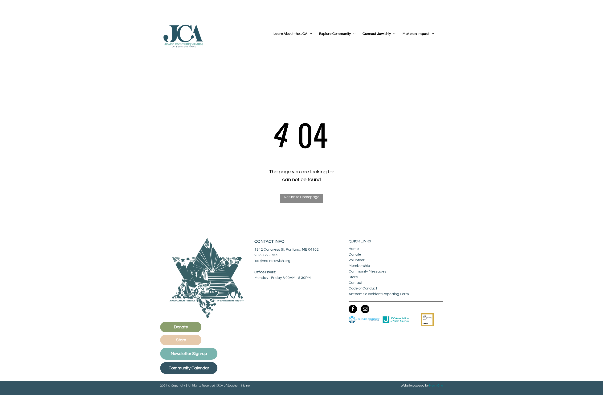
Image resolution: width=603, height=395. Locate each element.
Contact (355, 283)
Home (354, 249)
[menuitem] (293, 34)
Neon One (436, 385)
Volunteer (357, 260)
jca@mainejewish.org (272, 261)
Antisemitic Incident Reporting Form (379, 294)
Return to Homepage (301, 197)
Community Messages (367, 271)
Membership (359, 266)
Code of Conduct (363, 288)
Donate (355, 254)
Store (353, 277)
